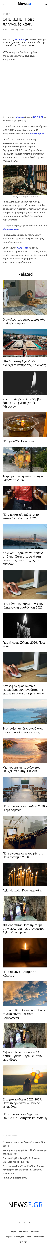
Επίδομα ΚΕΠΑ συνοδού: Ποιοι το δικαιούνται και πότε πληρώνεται (24, 1014)
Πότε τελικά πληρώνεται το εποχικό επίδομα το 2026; (21, 516)
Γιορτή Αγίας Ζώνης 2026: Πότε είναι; (24, 644)
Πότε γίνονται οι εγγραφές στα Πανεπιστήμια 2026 (23, 855)
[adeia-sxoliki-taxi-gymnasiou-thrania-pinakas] (25, 789)
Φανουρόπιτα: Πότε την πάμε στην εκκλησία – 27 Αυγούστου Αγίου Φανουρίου (23, 928)
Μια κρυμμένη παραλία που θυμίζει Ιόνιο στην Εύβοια (22, 769)
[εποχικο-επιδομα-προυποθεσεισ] (25, 498)
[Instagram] (24, 1222)
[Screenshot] (25, 993)
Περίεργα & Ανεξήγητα (15, 1237)
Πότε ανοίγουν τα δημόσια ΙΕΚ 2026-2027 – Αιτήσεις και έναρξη (25, 1116)
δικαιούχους (37, 133)
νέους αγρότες (10, 228)
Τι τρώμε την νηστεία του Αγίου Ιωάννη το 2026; (23, 478)
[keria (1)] (25, 874)
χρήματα (19, 117)
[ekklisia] (25, 908)
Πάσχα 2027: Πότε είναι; (19, 441)
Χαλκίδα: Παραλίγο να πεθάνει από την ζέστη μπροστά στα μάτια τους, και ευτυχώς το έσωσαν (23, 558)
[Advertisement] (25, 88)
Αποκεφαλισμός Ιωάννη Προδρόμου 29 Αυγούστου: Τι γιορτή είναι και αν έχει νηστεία (23, 689)
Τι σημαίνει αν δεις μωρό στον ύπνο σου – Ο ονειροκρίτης (23, 730)
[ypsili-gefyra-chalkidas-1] (25, 536)
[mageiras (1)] (25, 750)
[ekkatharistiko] (25, 667)
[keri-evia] (25, 383)
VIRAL (29, 1237)
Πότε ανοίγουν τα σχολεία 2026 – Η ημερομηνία (25, 808)
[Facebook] (19, 1222)
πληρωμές (22, 247)
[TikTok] (30, 1222)
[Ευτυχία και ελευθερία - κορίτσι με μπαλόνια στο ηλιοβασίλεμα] (25, 1080)
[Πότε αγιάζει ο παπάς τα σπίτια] (25, 424)
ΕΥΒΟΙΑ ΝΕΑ (23, 1231)
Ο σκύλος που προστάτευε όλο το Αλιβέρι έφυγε (24, 321)
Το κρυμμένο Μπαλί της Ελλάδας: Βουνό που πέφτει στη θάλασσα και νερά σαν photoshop (23, 1170)
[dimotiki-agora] (25, 343)
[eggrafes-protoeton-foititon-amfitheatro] (25, 832)
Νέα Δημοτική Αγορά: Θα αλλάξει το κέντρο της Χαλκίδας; (24, 363)
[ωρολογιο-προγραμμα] (25, 584)
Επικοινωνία (39, 1237)
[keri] (25, 952)
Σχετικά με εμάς (25, 1242)
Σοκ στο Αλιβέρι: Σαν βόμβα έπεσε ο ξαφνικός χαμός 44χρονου (22, 402)
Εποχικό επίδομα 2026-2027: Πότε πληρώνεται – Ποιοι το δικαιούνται (22, 1103)
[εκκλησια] (25, 459)
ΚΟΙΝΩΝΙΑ (6, 14)
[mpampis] (25, 297)
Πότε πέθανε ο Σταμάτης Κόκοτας (19, 973)
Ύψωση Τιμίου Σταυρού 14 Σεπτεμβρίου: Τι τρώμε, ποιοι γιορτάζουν (22, 1055)
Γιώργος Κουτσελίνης (10, 30)
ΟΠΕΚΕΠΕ (38, 117)
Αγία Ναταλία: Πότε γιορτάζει (22, 890)
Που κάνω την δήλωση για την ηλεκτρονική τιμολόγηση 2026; (23, 605)
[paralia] (25, 711)
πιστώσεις (20, 39)
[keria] (25, 625)
